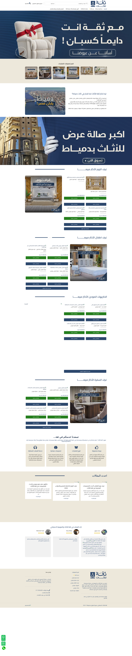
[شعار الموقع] (98, 3)
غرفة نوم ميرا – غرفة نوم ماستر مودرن (97, 211)
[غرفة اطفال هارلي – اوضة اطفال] (36, 267)
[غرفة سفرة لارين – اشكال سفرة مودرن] (58, 408)
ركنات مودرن (76, 588)
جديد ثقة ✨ (76, 575)
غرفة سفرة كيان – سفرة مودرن (39, 391)
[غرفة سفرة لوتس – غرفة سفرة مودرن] (36, 408)
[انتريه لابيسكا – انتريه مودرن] (96, 323)
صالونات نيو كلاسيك (74, 590)
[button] (96, 198)
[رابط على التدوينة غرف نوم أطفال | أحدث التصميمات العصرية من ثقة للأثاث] (94, 482)
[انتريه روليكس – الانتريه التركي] (74, 304)
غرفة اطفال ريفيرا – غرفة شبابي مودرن (59, 271)
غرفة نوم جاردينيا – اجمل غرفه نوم (98, 191)
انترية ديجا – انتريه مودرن (100, 307)
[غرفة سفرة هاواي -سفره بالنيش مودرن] (58, 388)
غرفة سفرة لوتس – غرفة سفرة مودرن (37, 410)
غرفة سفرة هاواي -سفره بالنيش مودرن (59, 390)
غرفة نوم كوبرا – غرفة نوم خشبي (76, 179)
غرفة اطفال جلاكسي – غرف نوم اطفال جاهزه (37, 250)
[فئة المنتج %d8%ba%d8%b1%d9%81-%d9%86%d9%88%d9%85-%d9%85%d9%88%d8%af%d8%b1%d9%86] (73, 73)
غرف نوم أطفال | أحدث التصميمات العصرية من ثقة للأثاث (94, 487)
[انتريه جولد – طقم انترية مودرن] (74, 323)
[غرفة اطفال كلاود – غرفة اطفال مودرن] (58, 245)
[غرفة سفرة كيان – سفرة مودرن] (36, 388)
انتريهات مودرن (75, 585)
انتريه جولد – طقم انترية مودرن (77, 326)
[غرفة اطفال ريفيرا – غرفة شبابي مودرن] (58, 268)
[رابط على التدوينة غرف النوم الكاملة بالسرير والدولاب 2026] (66, 482)
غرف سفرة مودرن (75, 580)
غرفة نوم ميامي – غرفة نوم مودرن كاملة (75, 211)
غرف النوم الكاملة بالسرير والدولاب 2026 (66, 487)
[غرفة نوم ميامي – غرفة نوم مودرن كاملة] (74, 208)
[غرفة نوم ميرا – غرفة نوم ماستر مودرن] (96, 208)
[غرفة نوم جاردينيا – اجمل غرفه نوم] (96, 183)
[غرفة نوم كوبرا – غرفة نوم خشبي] (74, 177)
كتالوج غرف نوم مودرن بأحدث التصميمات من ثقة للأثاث (38, 485)
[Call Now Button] (4, 648)
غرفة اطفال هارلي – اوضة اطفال (38, 270)
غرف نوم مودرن (75, 577)
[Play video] (45, 101)
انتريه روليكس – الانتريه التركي (77, 307)
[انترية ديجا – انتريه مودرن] (96, 304)
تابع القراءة (94, 498)
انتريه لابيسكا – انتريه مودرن (100, 326)
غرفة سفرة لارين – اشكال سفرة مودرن (59, 410)
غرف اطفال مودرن (75, 583)
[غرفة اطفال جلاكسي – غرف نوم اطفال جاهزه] (36, 246)
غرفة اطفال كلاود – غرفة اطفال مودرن (59, 248)
